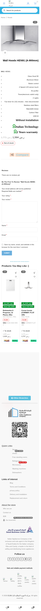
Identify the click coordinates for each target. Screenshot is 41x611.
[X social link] (13, 559)
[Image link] (20, 412)
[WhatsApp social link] (21, 559)
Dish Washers (7, 317)
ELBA (6, 320)
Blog (11, 483)
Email (4, 235)
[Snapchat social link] (25, 559)
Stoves (14, 449)
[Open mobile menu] (4, 3)
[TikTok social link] (30, 559)
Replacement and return (18, 498)
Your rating (6, 196)
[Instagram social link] (17, 559)
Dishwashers (17, 472)
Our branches (19, 519)
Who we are (7, 508)
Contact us (7, 512)
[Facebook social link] (9, 559)
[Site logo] (11, 3)
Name (4, 225)
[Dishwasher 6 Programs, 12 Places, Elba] (10, 285)
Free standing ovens (19, 457)
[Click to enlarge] (5, 52)
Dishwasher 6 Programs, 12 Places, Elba (8, 313)
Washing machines (19, 469)
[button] (16, 273)
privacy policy (14, 490)
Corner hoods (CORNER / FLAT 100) (27, 313)
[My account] (28, 3)
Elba (14, 317)
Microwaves (19, 464)
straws (17, 452)
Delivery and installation (18, 494)
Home (3, 17)
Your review (6, 199)
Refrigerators (17, 461)
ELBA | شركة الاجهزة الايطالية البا (19, 595)
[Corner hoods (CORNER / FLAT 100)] (29, 285)
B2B (4, 516)
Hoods (10, 17)
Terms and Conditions (18, 487)
